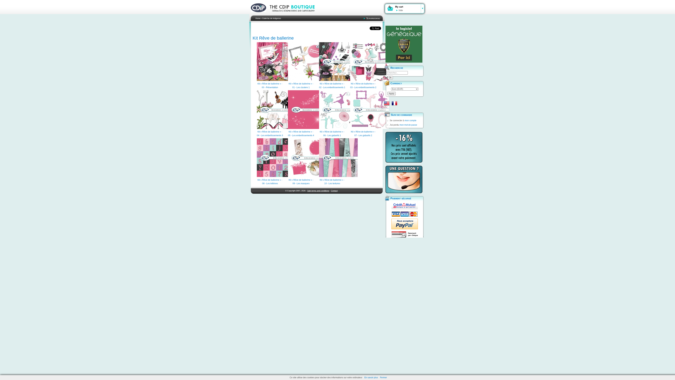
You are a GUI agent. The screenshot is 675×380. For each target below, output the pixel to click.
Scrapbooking (373, 18)
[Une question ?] (404, 179)
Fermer (383, 377)
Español (387, 109)
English (387, 103)
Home (258, 18)
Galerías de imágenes (271, 18)
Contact (334, 191)
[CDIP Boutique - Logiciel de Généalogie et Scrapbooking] (295, 14)
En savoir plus (371, 377)
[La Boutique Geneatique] (404, 44)
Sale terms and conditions (318, 191)
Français (394, 103)
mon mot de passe (408, 125)
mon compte (410, 120)
